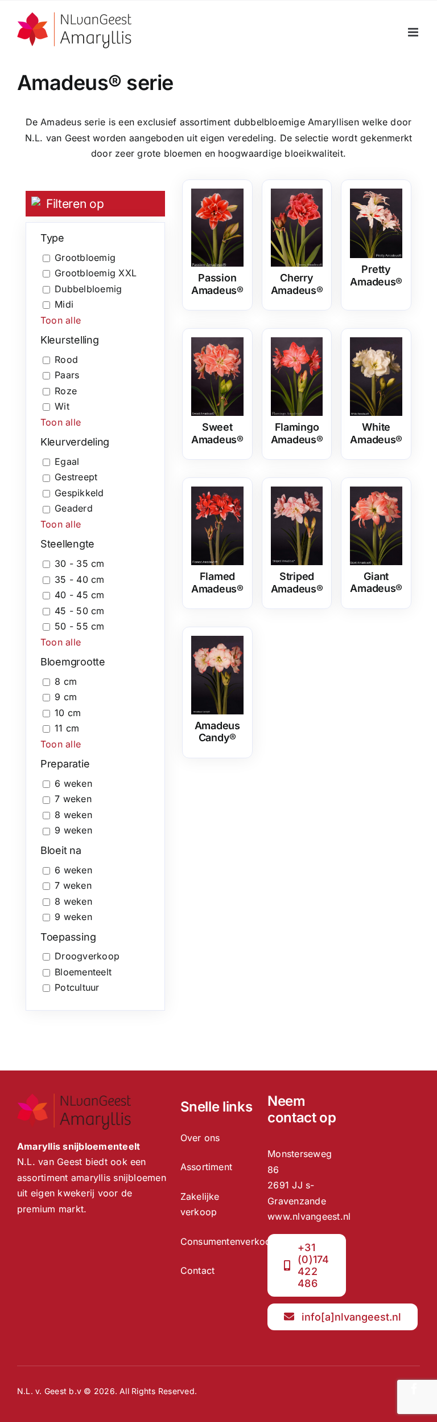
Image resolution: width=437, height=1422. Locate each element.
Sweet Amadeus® (217, 433)
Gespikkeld (79, 492)
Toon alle (60, 320)
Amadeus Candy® (217, 732)
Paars (67, 375)
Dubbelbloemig (88, 289)
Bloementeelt (83, 972)
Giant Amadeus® (376, 582)
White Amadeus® (376, 433)
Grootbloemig (85, 257)
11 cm (67, 728)
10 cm (68, 712)
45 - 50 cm (79, 610)
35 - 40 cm (79, 579)
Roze (66, 391)
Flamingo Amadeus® (297, 433)
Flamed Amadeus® (217, 582)
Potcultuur (77, 987)
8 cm (66, 681)
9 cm (66, 696)
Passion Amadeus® (217, 284)
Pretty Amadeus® (376, 275)
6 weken (73, 783)
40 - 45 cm (79, 594)
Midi (64, 304)
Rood (66, 359)
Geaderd (74, 508)
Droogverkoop (87, 956)
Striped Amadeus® (297, 582)
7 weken (73, 798)
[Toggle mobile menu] (414, 32)
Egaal (67, 461)
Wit (62, 406)
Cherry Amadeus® (297, 284)
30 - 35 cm (79, 563)
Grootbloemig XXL (96, 273)
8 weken (73, 814)
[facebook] (414, 1389)
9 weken (73, 830)
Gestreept (76, 477)
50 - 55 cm (79, 626)
